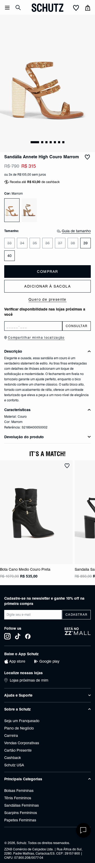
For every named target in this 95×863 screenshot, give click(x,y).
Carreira (11, 735)
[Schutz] (47, 7)
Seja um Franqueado (21, 721)
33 (9, 243)
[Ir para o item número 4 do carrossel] (55, 142)
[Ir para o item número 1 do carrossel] (42, 142)
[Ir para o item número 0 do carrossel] (35, 142)
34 (22, 243)
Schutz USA (14, 765)
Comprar (47, 271)
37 (60, 243)
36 (47, 243)
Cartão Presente (18, 750)
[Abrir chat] (83, 830)
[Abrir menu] (7, 7)
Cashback (12, 758)
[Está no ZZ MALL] (78, 633)
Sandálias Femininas (21, 805)
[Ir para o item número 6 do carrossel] (63, 142)
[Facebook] (28, 636)
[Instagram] (7, 636)
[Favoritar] (87, 157)
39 (85, 243)
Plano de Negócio (19, 728)
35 (35, 243)
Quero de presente (47, 299)
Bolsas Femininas (19, 790)
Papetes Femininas (20, 820)
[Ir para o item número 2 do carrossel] (46, 142)
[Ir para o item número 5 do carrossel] (59, 142)
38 (73, 243)
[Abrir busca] (18, 7)
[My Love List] (76, 8)
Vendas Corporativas (21, 743)
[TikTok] (18, 636)
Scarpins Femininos (20, 813)
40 (9, 256)
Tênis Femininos (17, 798)
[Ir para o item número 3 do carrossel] (51, 142)
